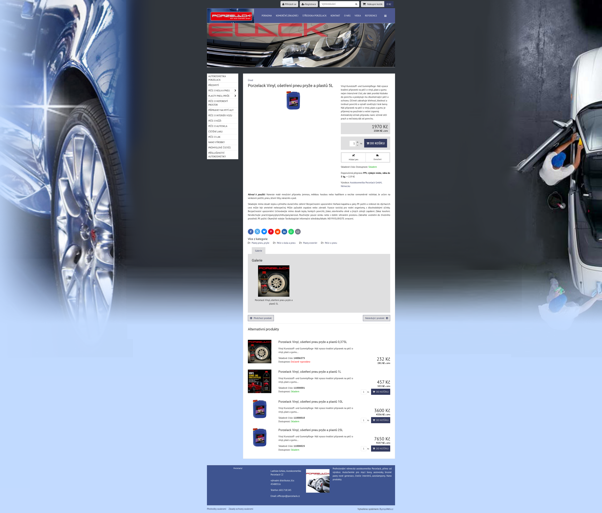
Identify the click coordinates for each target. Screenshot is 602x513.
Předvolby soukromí (216, 508)
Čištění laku (215, 131)
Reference (371, 15)
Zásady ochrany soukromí (241, 508)
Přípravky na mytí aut (221, 110)
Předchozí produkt (263, 318)
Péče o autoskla (217, 126)
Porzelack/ (238, 468)
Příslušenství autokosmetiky (217, 154)
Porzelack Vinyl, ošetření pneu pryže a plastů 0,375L (312, 342)
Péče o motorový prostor (218, 103)
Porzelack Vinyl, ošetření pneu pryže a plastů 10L (310, 401)
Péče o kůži (214, 120)
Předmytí (213, 85)
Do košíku (377, 143)
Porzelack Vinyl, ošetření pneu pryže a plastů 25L (310, 430)
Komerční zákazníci (287, 15)
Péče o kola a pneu (286, 242)
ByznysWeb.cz (386, 508)
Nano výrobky (216, 142)
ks (368, 392)
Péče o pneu (331, 242)
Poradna (267, 15)
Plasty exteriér (310, 242)
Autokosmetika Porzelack (217, 78)
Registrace (310, 4)
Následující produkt (374, 318)
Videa (358, 15)
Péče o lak (214, 136)
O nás (347, 15)
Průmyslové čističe (219, 147)
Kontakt (335, 15)
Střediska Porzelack (314, 15)
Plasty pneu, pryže (260, 242)
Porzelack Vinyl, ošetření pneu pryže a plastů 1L (309, 372)
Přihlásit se (290, 4)
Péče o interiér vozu (220, 115)
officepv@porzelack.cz (288, 495)
